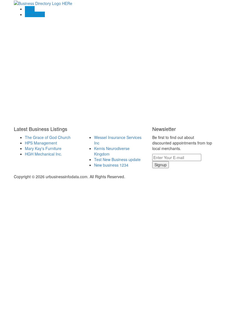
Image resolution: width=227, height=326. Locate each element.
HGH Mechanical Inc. (43, 154)
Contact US (35, 14)
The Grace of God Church (48, 137)
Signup (160, 164)
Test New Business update (117, 159)
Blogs (30, 9)
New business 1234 (111, 165)
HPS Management (41, 143)
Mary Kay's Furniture (43, 148)
